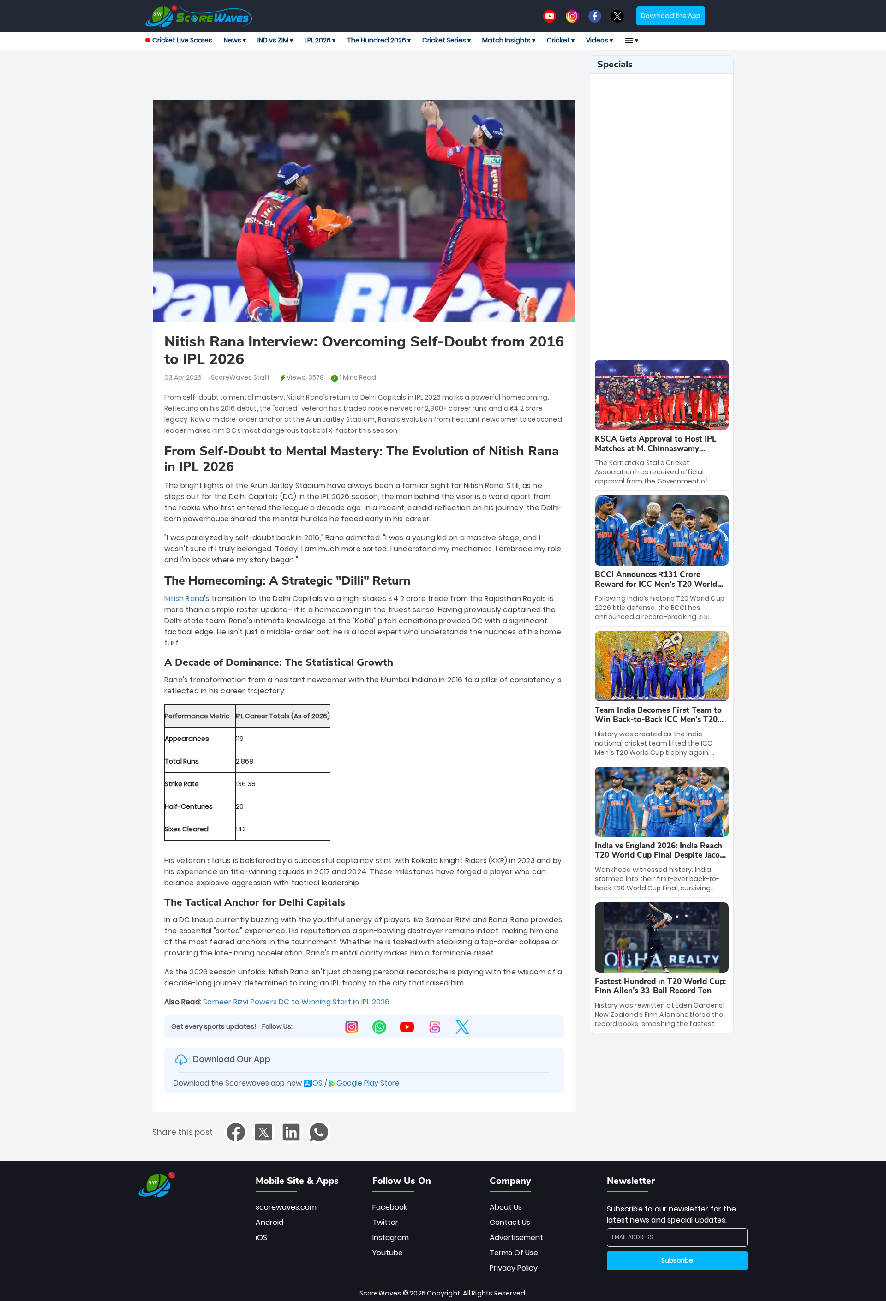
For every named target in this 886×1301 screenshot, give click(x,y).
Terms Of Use (514, 1252)
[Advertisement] (364, 76)
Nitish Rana (184, 599)
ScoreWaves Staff (240, 377)
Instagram (390, 1237)
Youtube (387, 1252)
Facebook (389, 1207)
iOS (261, 1237)
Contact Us (510, 1222)
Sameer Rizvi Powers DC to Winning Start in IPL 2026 (296, 1002)
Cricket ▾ (561, 40)
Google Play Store (368, 1083)
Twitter (385, 1222)
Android (269, 1222)
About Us (506, 1207)
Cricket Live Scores (182, 40)
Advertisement (516, 1237)
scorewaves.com (286, 1207)
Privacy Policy (514, 1268)
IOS (317, 1083)
